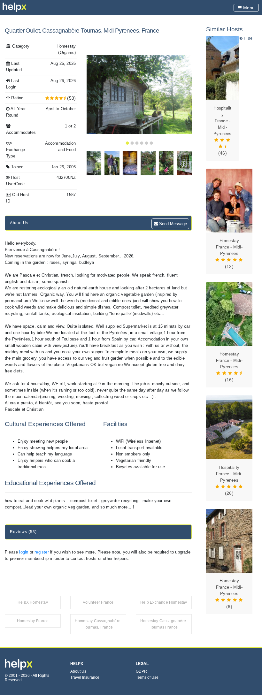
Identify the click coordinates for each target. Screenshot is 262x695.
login (23, 552)
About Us (78, 671)
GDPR (141, 671)
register (42, 552)
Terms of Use (147, 677)
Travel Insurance (84, 677)
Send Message (172, 223)
